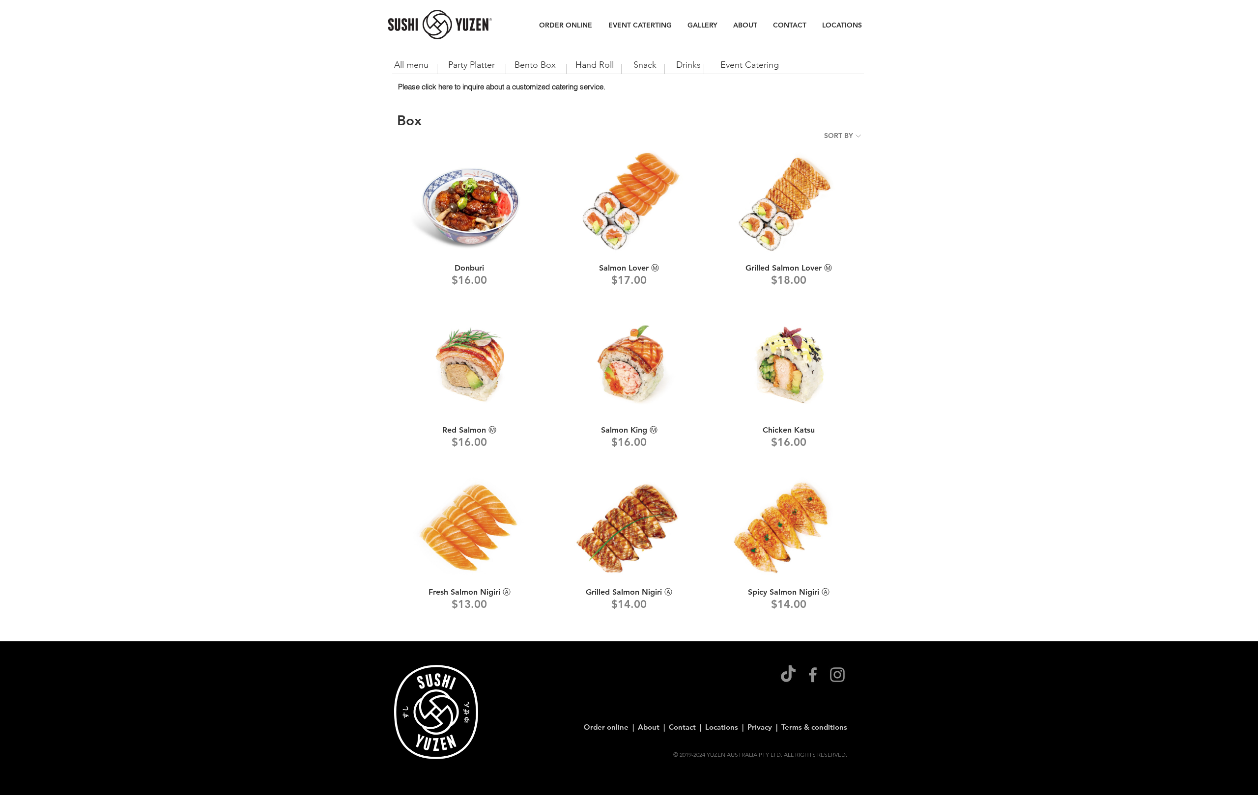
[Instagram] (837, 675)
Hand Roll (594, 64)
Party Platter (471, 64)
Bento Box (539, 64)
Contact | (687, 727)
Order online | (611, 727)
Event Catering (749, 64)
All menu (412, 64)
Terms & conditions (814, 727)
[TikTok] (788, 675)
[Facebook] (813, 675)
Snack (645, 64)
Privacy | (764, 727)
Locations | (726, 727)
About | (653, 727)
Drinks (688, 64)
